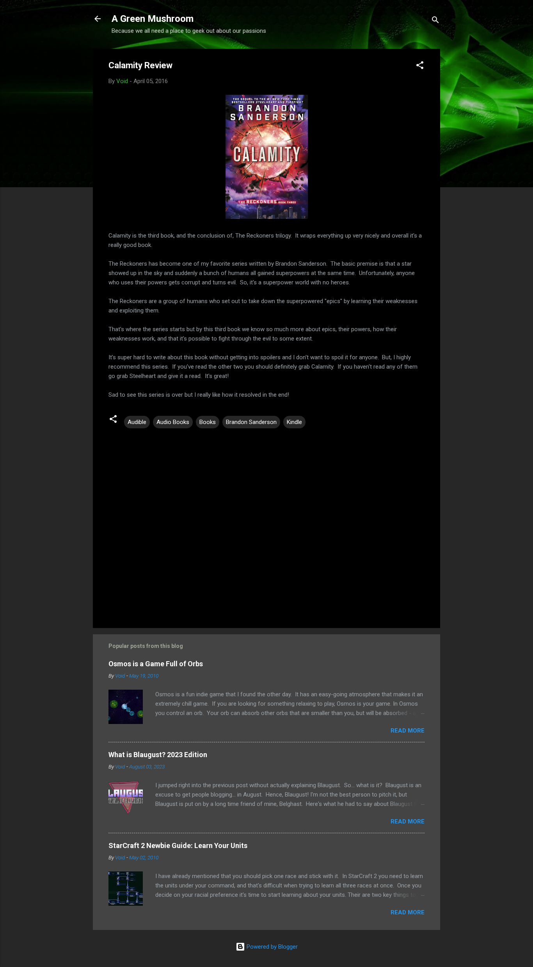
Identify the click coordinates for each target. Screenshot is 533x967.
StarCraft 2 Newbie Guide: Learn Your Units (177, 845)
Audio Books (172, 422)
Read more (408, 730)
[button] (420, 66)
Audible (137, 422)
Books (207, 422)
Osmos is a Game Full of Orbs (155, 664)
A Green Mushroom (153, 18)
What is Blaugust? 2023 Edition (157, 755)
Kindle (294, 422)
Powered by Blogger (271, 946)
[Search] (435, 21)
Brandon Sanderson (251, 422)
